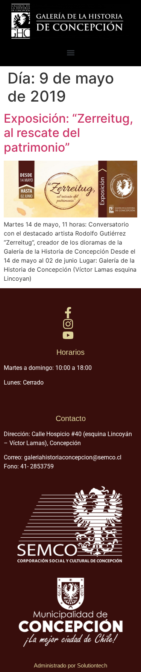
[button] (70, 52)
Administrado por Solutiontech (70, 665)
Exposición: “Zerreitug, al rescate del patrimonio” (68, 133)
